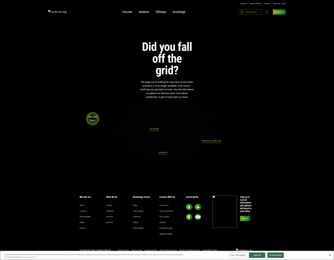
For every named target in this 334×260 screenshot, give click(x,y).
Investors (243, 3)
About (82, 205)
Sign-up (245, 218)
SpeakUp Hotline (166, 234)
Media (82, 222)
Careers (267, 3)
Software (110, 211)
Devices (109, 205)
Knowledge (179, 12)
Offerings (161, 12)
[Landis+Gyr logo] (58, 12)
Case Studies (138, 211)
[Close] (330, 255)
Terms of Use (137, 250)
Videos (135, 222)
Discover (127, 12)
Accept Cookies (276, 255)
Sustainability (85, 217)
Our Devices (154, 129)
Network (109, 222)
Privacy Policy (123, 250)
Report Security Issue (168, 250)
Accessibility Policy (209, 250)
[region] (167, 255)
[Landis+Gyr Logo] (245, 250)
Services (109, 217)
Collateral (137, 217)
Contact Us (279, 12)
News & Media (255, 3)
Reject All (257, 255)
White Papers (138, 228)
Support (162, 222)
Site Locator (164, 217)
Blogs (135, 205)
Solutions (144, 12)
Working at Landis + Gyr (211, 141)
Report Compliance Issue (189, 250)
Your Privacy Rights (237, 255)
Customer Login (279, 3)
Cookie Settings (151, 250)
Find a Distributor (166, 211)
